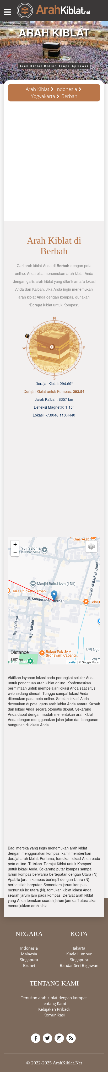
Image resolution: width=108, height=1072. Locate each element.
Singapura (29, 959)
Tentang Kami (54, 1003)
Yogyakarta (43, 96)
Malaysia (29, 953)
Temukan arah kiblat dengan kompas (54, 997)
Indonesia (66, 89)
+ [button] (15, 544)
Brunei (29, 965)
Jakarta (79, 948)
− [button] (15, 552)
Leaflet (72, 662)
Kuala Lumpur (79, 953)
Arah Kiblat (37, 89)
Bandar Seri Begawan (79, 965)
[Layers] (91, 546)
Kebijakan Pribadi (54, 1009)
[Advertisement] (54, 163)
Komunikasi (54, 1014)
